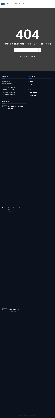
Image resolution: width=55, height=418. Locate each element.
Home (31, 81)
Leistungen (33, 84)
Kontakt (32, 89)
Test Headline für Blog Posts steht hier (15, 107)
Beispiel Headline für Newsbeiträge (13, 310)
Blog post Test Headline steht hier (16, 208)
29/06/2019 (10, 110)
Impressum (33, 95)
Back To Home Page (26, 57)
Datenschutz (33, 92)
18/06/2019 (10, 211)
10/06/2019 (10, 312)
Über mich (32, 87)
